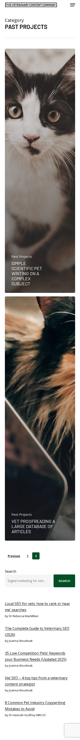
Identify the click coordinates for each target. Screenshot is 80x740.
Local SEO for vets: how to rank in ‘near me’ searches (37, 606)
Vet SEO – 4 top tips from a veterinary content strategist (36, 681)
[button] (72, 5)
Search (10, 571)
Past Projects (22, 256)
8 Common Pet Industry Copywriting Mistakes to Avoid (35, 705)
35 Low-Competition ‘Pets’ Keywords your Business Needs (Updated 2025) (35, 656)
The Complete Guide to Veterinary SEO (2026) (37, 631)
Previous (14, 556)
